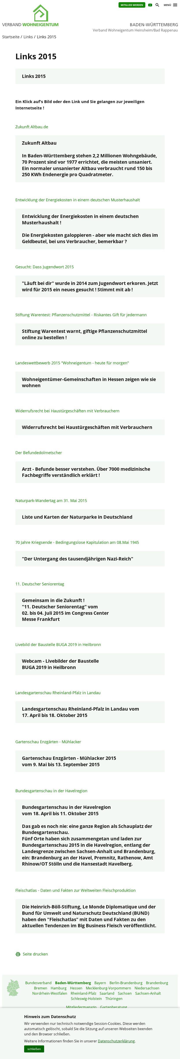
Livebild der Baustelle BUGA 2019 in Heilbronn (58, 644)
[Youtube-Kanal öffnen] (150, 5)
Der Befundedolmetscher (38, 452)
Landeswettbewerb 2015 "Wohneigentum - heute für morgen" (72, 362)
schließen (34, 1049)
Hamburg (59, 988)
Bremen (40, 988)
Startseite (11, 36)
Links (28, 36)
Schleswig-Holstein (86, 998)
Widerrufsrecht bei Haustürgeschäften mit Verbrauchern (67, 410)
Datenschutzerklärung (116, 1041)
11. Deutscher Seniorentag (39, 584)
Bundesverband (38, 982)
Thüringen (113, 998)
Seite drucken (35, 954)
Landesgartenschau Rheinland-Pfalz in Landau (58, 692)
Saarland (107, 993)
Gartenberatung (113, 1007)
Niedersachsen (147, 988)
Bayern (100, 982)
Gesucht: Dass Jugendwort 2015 (44, 266)
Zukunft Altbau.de (31, 126)
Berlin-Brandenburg (126, 982)
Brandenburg (157, 982)
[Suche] (157, 5)
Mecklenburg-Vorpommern (108, 988)
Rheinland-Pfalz (83, 993)
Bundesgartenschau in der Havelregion (51, 790)
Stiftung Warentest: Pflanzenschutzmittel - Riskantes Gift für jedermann (81, 314)
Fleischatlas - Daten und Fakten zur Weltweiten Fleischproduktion (75, 890)
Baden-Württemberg (73, 982)
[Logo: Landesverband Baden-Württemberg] (41, 15)
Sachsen (125, 993)
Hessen (76, 988)
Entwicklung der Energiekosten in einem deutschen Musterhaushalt (77, 199)
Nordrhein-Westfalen (49, 993)
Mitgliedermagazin (81, 1007)
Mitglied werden (132, 5)
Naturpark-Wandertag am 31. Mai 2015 (51, 500)
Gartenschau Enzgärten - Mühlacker (48, 741)
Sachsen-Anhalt (148, 993)
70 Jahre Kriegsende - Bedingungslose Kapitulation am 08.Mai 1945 (77, 542)
